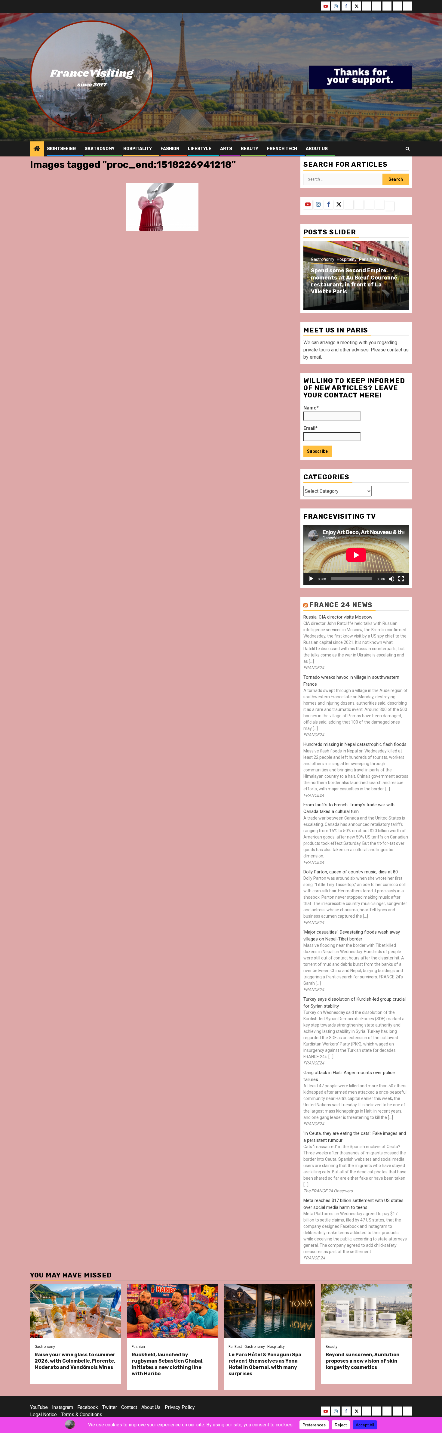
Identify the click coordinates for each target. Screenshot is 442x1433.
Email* (310, 428)
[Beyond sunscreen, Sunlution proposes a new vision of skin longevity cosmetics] (366, 1311)
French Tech (282, 148)
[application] (356, 555)
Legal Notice (43, 1414)
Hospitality (137, 148)
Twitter (109, 1407)
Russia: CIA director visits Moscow (337, 617)
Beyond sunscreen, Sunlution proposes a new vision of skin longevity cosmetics (363, 1361)
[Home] (37, 149)
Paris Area (369, 259)
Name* (311, 408)
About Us (151, 1407)
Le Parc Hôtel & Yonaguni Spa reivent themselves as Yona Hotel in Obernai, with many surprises (265, 1364)
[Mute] (391, 579)
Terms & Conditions (81, 1414)
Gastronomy (99, 148)
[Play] (311, 579)
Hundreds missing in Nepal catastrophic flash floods (355, 744)
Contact (129, 1407)
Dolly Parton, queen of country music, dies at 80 (350, 872)
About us (317, 148)
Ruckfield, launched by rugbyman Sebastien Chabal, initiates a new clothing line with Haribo (168, 1364)
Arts (226, 148)
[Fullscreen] (401, 579)
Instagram (62, 1407)
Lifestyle (199, 148)
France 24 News (341, 605)
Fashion (170, 148)
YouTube (39, 1407)
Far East (235, 1347)
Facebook (87, 1407)
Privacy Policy (180, 1407)
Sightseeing (61, 148)
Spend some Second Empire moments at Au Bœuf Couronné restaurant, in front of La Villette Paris (354, 281)
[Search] (407, 149)
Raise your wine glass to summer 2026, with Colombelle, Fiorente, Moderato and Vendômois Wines (75, 1361)
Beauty (249, 148)
